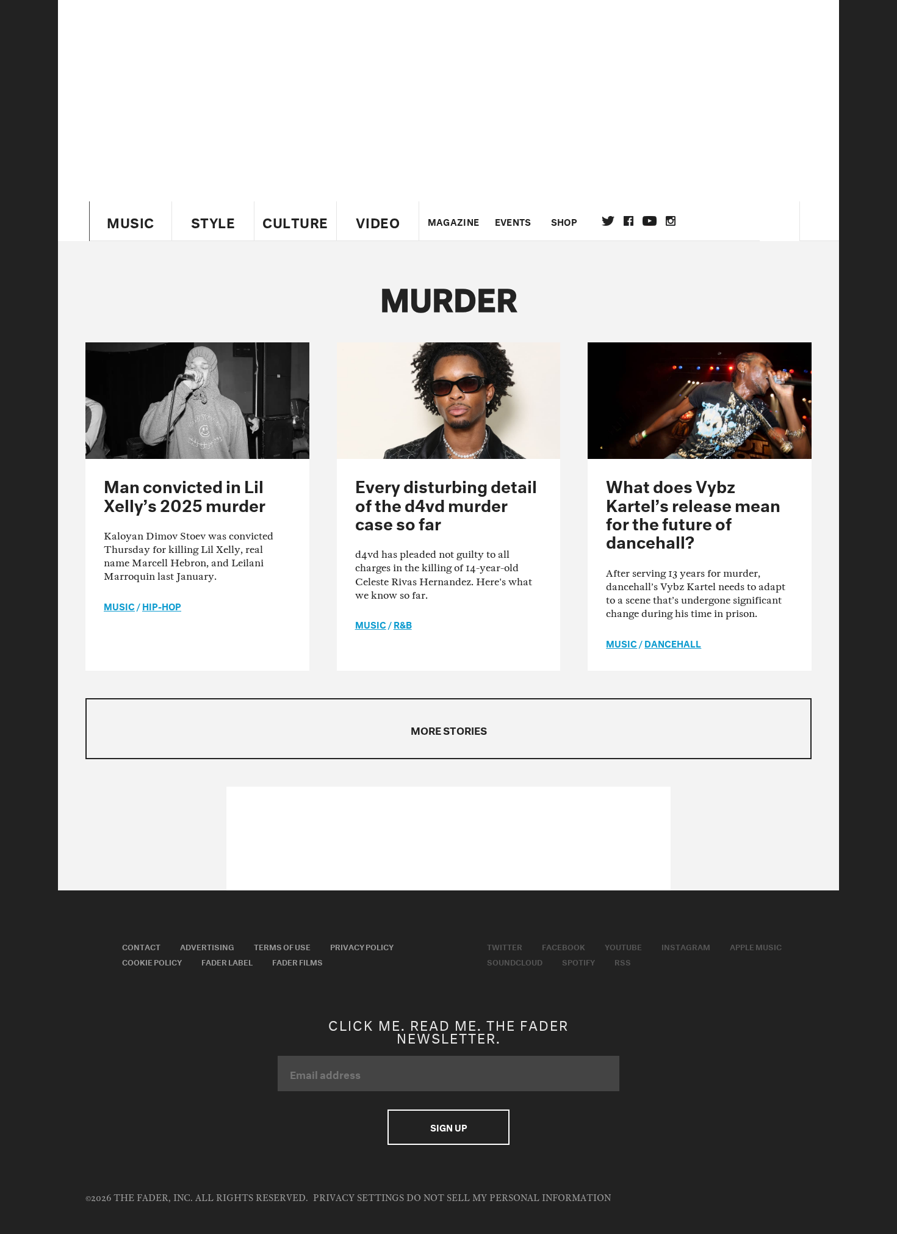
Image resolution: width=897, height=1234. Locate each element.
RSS (622, 961)
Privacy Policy (362, 946)
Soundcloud (514, 961)
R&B (403, 623)
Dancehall (672, 642)
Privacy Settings (358, 1198)
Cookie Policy (152, 961)
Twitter (608, 221)
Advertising (207, 946)
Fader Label (227, 961)
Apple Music (756, 946)
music (119, 605)
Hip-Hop (161, 605)
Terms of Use (282, 946)
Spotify (578, 961)
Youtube (623, 946)
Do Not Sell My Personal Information (508, 1198)
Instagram (685, 946)
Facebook (563, 946)
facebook (628, 221)
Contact (141, 946)
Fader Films (297, 961)
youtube (650, 221)
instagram (670, 221)
